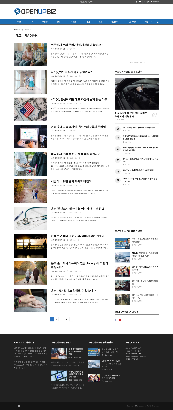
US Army (132, 22)
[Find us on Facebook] (136, 2)
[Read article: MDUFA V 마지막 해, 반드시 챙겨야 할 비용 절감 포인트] (122, 257)
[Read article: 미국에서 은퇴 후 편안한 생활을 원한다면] (30, 164)
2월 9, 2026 (74, 380)
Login (147, 2)
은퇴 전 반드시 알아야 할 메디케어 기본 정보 (77, 208)
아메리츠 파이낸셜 (59, 49)
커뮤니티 (148, 22)
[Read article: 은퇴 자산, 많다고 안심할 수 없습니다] (30, 300)
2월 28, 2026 (72, 271)
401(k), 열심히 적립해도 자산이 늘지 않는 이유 (79, 99)
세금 (88, 22)
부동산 (44, 22)
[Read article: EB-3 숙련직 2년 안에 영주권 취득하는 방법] (59, 353)
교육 (31, 22)
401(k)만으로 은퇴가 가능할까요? (71, 72)
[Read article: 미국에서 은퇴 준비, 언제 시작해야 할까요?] (30, 54)
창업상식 (114, 22)
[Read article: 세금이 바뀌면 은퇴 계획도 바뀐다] (30, 191)
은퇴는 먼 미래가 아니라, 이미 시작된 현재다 (77, 235)
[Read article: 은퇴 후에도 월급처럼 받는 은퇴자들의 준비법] (30, 136)
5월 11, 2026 (72, 158)
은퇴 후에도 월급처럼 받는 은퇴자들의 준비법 (78, 126)
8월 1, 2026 (74, 357)
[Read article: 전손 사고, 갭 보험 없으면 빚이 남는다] (122, 285)
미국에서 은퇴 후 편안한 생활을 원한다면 (75, 153)
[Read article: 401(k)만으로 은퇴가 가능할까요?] (30, 82)
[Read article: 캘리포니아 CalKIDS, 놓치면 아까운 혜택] (122, 271)
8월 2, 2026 (72, 49)
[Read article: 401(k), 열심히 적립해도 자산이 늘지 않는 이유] (30, 109)
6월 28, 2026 (72, 103)
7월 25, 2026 (72, 76)
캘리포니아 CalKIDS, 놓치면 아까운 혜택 (138, 170)
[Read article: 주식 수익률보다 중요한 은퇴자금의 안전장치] (122, 243)
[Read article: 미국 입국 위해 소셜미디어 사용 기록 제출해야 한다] (59, 376)
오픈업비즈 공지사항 (133, 353)
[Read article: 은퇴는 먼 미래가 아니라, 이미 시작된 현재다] (30, 246)
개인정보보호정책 (132, 359)
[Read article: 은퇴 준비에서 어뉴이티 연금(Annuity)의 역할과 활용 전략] (30, 273)
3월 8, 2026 (72, 240)
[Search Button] (158, 21)
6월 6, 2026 (72, 131)
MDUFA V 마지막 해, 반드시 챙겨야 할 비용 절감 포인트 (111, 363)
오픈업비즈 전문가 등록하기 (136, 356)
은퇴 (58, 22)
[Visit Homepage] (35, 11)
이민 (19, 22)
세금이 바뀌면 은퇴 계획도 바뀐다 (71, 181)
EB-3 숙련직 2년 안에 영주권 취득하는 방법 (139, 128)
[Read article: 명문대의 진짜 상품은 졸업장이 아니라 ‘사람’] (122, 299)
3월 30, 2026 (72, 213)
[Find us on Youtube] (140, 2)
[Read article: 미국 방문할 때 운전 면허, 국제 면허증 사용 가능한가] (137, 94)
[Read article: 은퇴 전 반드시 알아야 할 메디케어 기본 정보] (30, 218)
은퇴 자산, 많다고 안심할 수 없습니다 (73, 290)
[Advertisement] (112, 11)
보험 (100, 22)
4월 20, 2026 (72, 185)
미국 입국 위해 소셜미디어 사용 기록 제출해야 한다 (76, 374)
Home (16, 29)
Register (155, 2)
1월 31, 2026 (72, 295)
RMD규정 (28, 29)
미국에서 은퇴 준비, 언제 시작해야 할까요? (76, 44)
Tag (22, 29)
